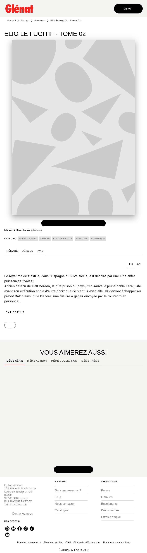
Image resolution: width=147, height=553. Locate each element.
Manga (25, 20)
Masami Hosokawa (23, 230)
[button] (73, 223)
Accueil (11, 20)
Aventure (39, 20)
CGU (68, 542)
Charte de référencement (87, 542)
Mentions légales (53, 542)
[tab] (12, 251)
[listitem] (7, 529)
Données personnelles (29, 542)
